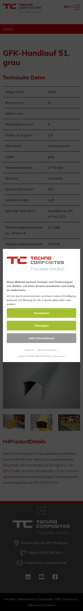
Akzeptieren (41, 313)
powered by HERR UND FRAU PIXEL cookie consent (41, 356)
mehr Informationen (41, 338)
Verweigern (41, 325)
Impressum (29, 350)
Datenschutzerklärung (47, 350)
